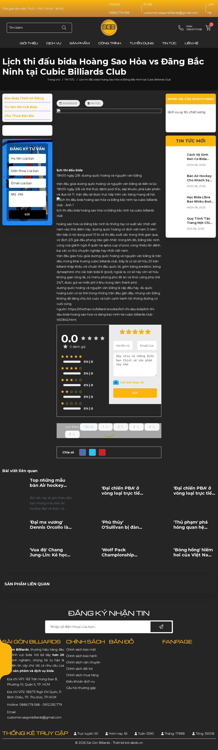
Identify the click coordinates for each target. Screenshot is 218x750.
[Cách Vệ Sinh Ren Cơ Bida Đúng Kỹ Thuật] (176, 161)
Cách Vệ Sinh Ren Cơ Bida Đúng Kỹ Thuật (199, 159)
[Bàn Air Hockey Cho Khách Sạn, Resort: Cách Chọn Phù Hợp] (176, 182)
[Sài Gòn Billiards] (109, 27)
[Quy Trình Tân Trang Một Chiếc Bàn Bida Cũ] (176, 224)
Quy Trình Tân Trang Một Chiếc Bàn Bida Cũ (200, 223)
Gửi (27, 214)
